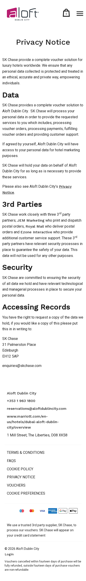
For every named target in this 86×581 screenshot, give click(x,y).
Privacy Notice (21, 477)
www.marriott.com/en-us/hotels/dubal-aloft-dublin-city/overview (33, 422)
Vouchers (16, 485)
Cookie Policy (20, 469)
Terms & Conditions (25, 452)
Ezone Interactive (36, 232)
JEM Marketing (30, 220)
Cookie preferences (26, 493)
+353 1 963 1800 (21, 401)
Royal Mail (34, 226)
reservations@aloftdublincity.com (37, 408)
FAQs (11, 461)
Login (9, 554)
